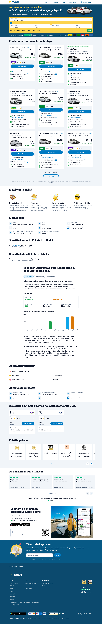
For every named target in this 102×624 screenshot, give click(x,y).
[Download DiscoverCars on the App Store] (25, 525)
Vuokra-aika (51, 276)
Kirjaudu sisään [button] (87, 2)
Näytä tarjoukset (28, 423)
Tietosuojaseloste (46, 618)
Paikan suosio (39, 276)
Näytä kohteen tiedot (18, 71)
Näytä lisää (51, 176)
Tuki (63, 2)
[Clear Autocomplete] (90, 19)
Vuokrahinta (28, 276)
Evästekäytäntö (56, 618)
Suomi (56, 2)
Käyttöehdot (65, 618)
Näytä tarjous (22, 66)
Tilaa (57, 555)
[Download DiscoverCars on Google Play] (15, 525)
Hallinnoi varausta (73, 2)
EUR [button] (46, 2)
